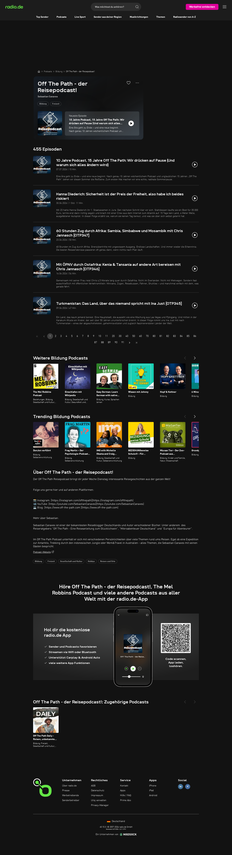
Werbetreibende (70, 795)
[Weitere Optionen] (137, 83)
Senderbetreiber (70, 800)
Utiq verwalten (98, 800)
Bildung (43, 104)
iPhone (152, 786)
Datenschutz (97, 790)
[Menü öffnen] (224, 7)
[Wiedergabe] (131, 123)
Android (153, 795)
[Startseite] (39, 71)
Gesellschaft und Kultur (71, 561)
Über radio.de (69, 786)
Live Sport (80, 17)
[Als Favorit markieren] (128, 82)
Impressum (97, 795)
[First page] (37, 336)
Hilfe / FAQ (125, 795)
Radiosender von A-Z (184, 17)
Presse (65, 790)
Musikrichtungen (139, 17)
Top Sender (42, 17)
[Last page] (136, 342)
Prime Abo (125, 800)
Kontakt (124, 786)
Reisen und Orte (107, 561)
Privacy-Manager (100, 805)
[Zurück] (185, 357)
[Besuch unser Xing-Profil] (187, 786)
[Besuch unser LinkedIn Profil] (180, 786)
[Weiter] (195, 357)
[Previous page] (44, 336)
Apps (122, 790)
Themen (160, 17)
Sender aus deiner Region (108, 17)
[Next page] (129, 342)
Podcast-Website (42, 552)
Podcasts (61, 17)
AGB (93, 786)
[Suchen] (137, 7)
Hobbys (91, 561)
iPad (151, 790)
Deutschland (118, 821)
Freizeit (55, 104)
